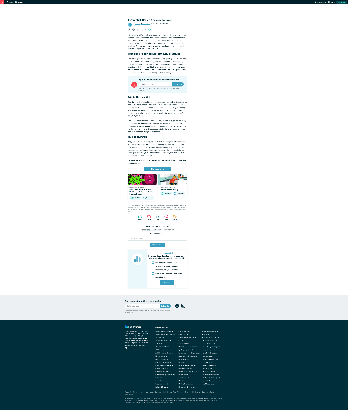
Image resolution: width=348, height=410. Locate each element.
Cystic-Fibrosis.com (162, 381)
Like (139, 217)
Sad (156, 217)
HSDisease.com (183, 344)
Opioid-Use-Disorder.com (210, 337)
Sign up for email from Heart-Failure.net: (159, 79)
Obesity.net (205, 334)
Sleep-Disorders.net (208, 371)
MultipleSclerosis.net (185, 384)
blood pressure (179, 129)
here (129, 211)
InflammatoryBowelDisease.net (189, 353)
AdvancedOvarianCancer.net (165, 334)
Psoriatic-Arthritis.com (209, 353)
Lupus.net (181, 362)
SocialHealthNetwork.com (210, 375)
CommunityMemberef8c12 (142, 24)
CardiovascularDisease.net (164, 365)
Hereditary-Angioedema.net (187, 337)
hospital (179, 113)
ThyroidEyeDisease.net (209, 381)
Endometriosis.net (161, 384)
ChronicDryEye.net (161, 368)
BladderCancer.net (161, 356)
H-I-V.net (181, 340)
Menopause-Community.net (187, 371)
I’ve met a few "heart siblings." (166, 266)
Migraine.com (183, 381)
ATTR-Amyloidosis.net (163, 350)
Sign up (337, 396)
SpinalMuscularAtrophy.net (211, 378)
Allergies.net (159, 337)
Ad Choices (129, 395)
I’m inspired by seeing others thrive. (169, 273)
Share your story (157, 169)
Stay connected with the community (143, 301)
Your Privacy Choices (180, 392)
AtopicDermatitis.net (162, 347)
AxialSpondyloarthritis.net (164, 353)
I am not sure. (160, 277)
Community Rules (208, 392)
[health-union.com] (133, 327)
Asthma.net (159, 344)
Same (174, 217)
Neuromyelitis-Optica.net (210, 331)
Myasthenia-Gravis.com (186, 387)
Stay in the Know (299, 387)
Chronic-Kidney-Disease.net (165, 375)
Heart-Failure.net (184, 331)
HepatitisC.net (183, 334)
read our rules (152, 230)
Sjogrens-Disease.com (209, 365)
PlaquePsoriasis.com (209, 344)
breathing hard (165, 64)
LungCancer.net (183, 359)
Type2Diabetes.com (208, 384)
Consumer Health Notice (163, 392)
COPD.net (158, 378)
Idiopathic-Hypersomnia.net (187, 347)
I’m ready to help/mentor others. (167, 270)
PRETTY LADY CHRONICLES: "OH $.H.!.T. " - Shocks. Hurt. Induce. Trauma (141, 192)
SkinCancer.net (207, 368)
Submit (167, 282)
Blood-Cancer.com (161, 359)
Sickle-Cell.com (207, 362)
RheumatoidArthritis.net (210, 359)
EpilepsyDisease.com (162, 387)
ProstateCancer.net (208, 350)
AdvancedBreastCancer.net (164, 331)
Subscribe (341, 2)
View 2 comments (157, 234)
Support (148, 217)
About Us (128, 392)
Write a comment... (137, 239)
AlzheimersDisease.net (163, 340)
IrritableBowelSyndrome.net (187, 356)
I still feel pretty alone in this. (166, 262)
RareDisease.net (207, 356)
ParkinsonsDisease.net (209, 340)
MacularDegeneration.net (187, 365)
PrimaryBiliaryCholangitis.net (211, 347)
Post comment (157, 245)
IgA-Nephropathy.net (185, 350)
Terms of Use (145, 90)
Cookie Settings (194, 392)
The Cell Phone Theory (169, 190)
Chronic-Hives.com (162, 371)
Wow (165, 217)
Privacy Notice (330, 401)
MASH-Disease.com (185, 368)
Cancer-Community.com (163, 362)
